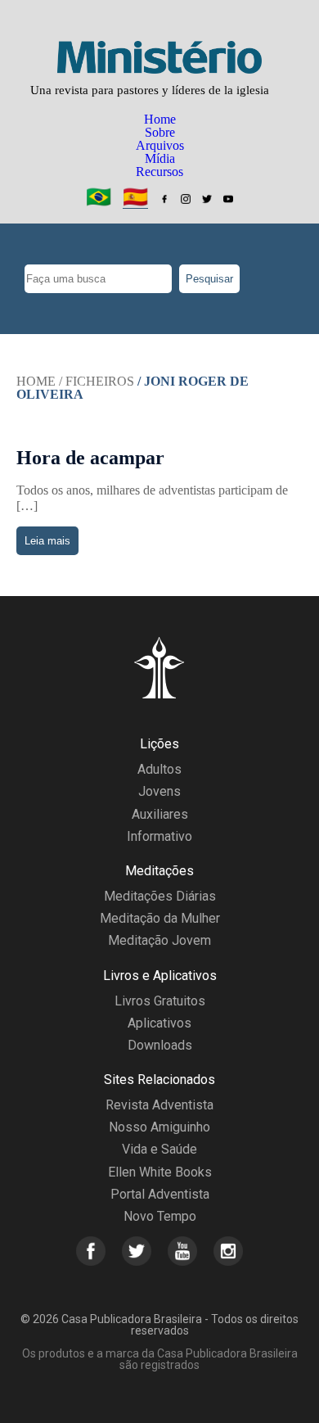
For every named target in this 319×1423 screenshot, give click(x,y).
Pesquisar (209, 279)
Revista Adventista (159, 1105)
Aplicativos (159, 1023)
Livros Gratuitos (160, 1001)
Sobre (160, 132)
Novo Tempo (160, 1216)
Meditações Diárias (160, 896)
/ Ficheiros (96, 381)
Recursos (159, 171)
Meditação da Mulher (160, 918)
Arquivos (160, 145)
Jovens (159, 791)
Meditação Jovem (159, 940)
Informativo (159, 836)
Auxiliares (160, 814)
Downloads (160, 1045)
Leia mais (47, 541)
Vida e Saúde (159, 1149)
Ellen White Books (160, 1172)
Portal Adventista (159, 1194)
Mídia (160, 158)
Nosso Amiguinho (159, 1127)
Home (160, 119)
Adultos (159, 769)
